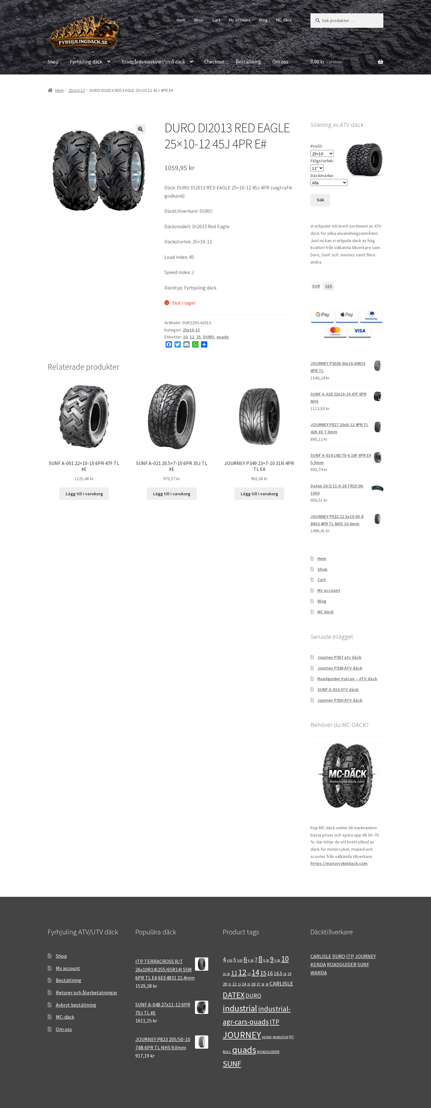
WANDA (318, 972)
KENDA (267, 1037)
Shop (199, 20)
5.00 (240, 960)
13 (249, 974)
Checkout (214, 61)
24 (244, 984)
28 (262, 984)
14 (255, 972)
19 (289, 973)
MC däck (284, 20)
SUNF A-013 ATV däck (337, 689)
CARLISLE (281, 983)
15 (263, 973)
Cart (216, 20)
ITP (274, 1022)
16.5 (278, 973)
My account (239, 20)
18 (284, 974)
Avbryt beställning (76, 1005)
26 (253, 984)
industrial (240, 1008)
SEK (328, 286)
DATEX (234, 995)
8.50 (266, 960)
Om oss (280, 61)
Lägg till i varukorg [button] (84, 494)
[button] (140, 129)
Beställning (248, 61)
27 (258, 983)
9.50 (277, 960)
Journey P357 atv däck (339, 657)
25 (198, 337)
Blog (263, 20)
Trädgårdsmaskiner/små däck (153, 61)
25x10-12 (76, 90)
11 (234, 973)
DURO (208, 337)
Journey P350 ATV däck (339, 700)
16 (270, 973)
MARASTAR (280, 1037)
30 (267, 984)
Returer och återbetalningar (86, 992)
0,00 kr (326, 61)
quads (222, 337)
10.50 (226, 974)
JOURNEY (242, 1035)
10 (185, 337)
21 (229, 984)
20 (225, 984)
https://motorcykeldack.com (339, 863)
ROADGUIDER (268, 1051)
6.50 (251, 960)
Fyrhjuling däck (86, 61)
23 (239, 984)
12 (192, 337)
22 (234, 984)
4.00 (230, 960)
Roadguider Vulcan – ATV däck (347, 679)
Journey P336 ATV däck (339, 668)
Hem (181, 20)
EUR (316, 286)
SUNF (232, 1064)
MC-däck (65, 1017)
